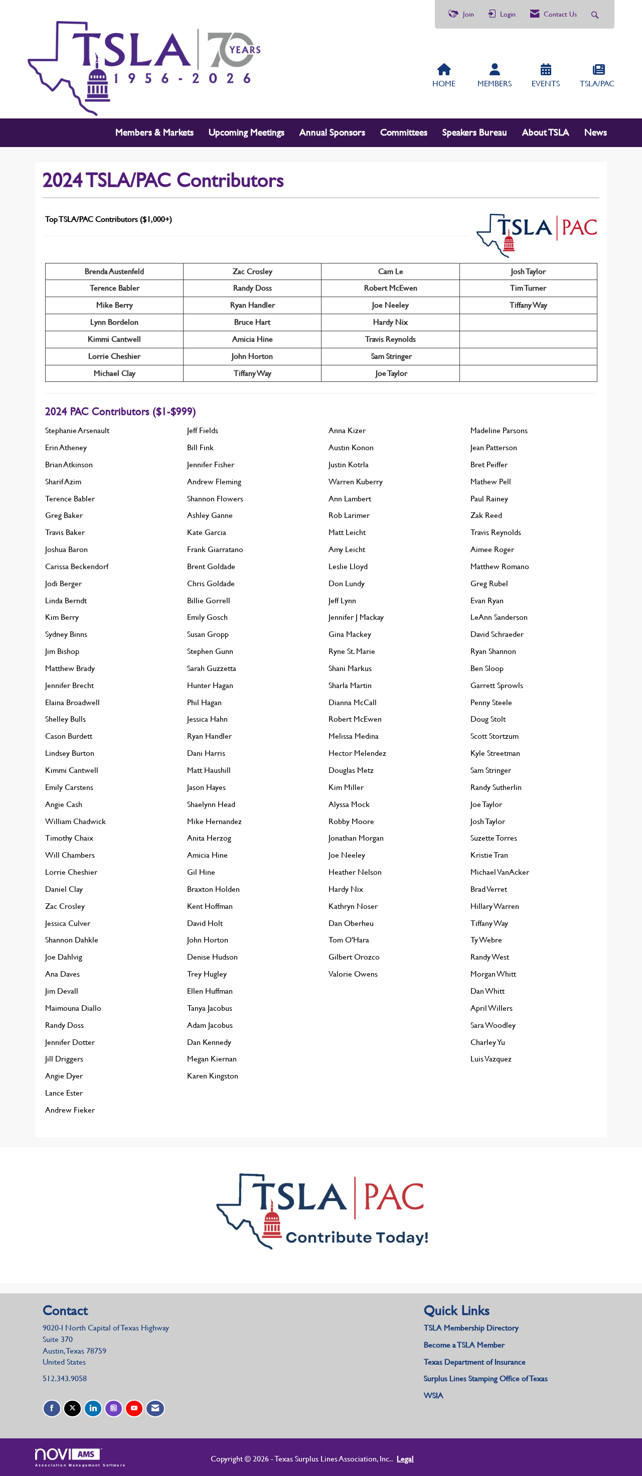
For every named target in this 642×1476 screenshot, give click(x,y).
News (595, 132)
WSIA (433, 1395)
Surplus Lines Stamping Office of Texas (486, 1378)
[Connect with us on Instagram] (113, 1408)
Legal (405, 1458)
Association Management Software (80, 1465)
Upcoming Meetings (246, 132)
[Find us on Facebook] (52, 1408)
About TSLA (545, 132)
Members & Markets (154, 132)
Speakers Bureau (474, 132)
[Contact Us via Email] (155, 1408)
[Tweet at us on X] (72, 1408)
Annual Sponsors (332, 132)
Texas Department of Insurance (476, 1362)
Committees (403, 132)
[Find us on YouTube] (134, 1408)
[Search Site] (596, 14)
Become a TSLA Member (464, 1345)
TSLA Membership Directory (471, 1327)
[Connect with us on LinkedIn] (93, 1408)
